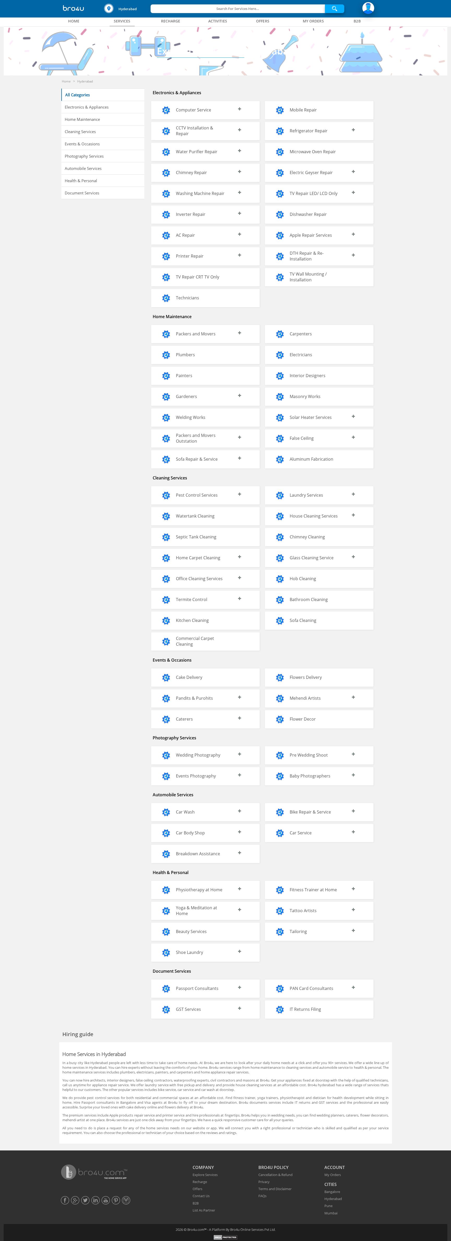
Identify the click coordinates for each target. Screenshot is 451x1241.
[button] (127, 9)
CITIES (330, 1184)
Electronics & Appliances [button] (87, 107)
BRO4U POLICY (273, 1167)
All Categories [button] (77, 94)
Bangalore (332, 1191)
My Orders (332, 1174)
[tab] (73, 21)
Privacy (264, 1181)
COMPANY (203, 1167)
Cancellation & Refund (275, 1174)
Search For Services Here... (237, 8)
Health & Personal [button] (81, 180)
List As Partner (204, 1210)
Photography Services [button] (84, 156)
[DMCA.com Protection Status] (226, 1238)
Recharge (200, 1181)
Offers (197, 1188)
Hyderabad (127, 9)
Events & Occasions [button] (82, 143)
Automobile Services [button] (83, 168)
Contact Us (201, 1196)
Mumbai (330, 1213)
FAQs (262, 1196)
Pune (328, 1205)
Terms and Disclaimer (275, 1188)
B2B (196, 1203)
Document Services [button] (82, 192)
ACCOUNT (334, 1167)
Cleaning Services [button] (80, 131)
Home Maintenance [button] (82, 119)
